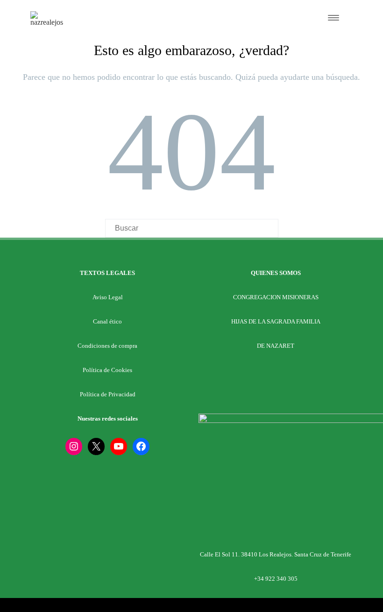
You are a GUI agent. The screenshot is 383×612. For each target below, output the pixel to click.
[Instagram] (73, 446)
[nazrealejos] (48, 22)
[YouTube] (118, 446)
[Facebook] (141, 446)
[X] (96, 446)
